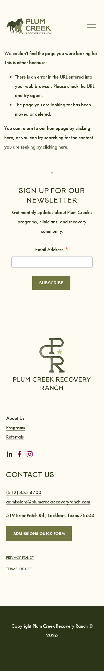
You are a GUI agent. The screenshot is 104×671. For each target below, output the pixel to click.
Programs (15, 427)
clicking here (55, 147)
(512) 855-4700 (23, 492)
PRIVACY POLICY (20, 557)
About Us (15, 418)
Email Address (52, 249)
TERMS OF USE (19, 569)
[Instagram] (29, 454)
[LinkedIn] (9, 454)
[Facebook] (19, 454)
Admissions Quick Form (39, 533)
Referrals (15, 437)
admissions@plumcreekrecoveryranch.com (48, 502)
